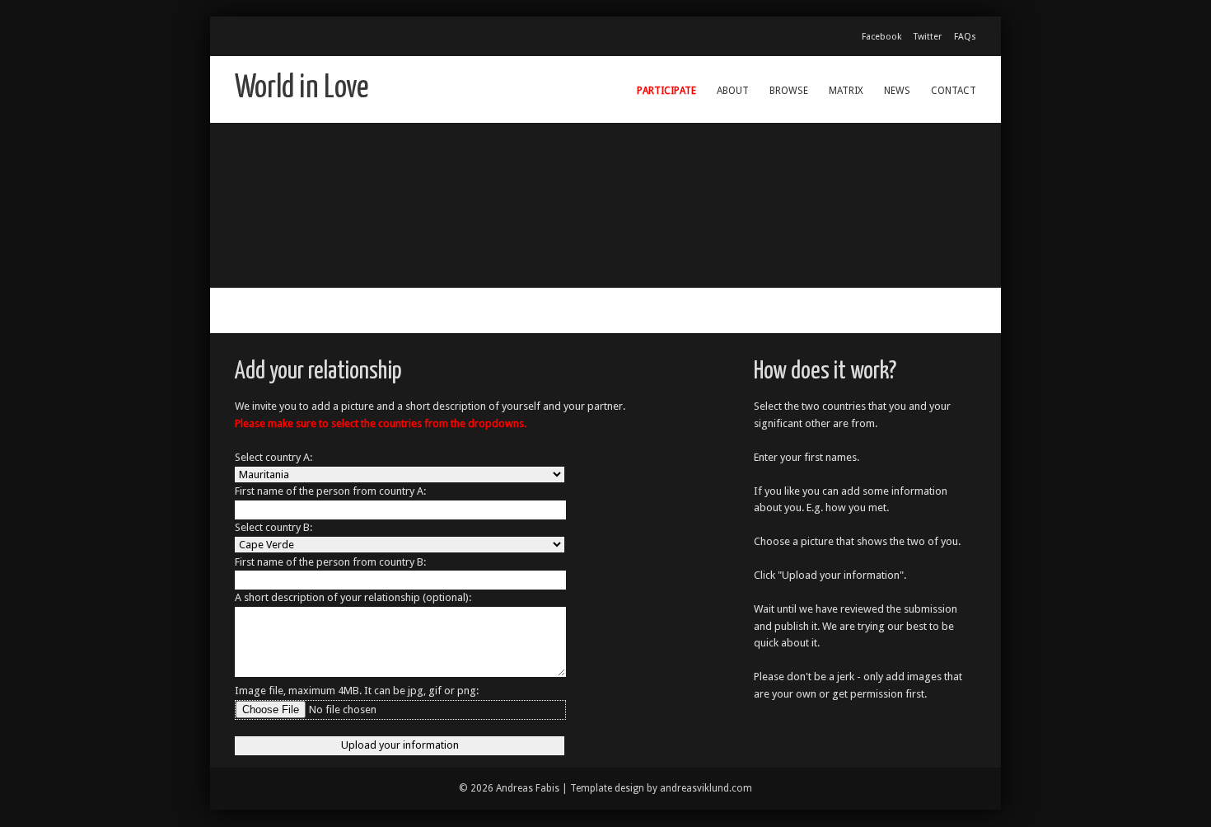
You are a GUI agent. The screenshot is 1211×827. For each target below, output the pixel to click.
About (733, 90)
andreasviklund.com (706, 788)
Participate (666, 90)
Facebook (881, 36)
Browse (788, 90)
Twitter (928, 36)
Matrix (846, 90)
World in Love (302, 88)
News (897, 90)
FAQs (965, 36)
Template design (607, 788)
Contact (953, 90)
